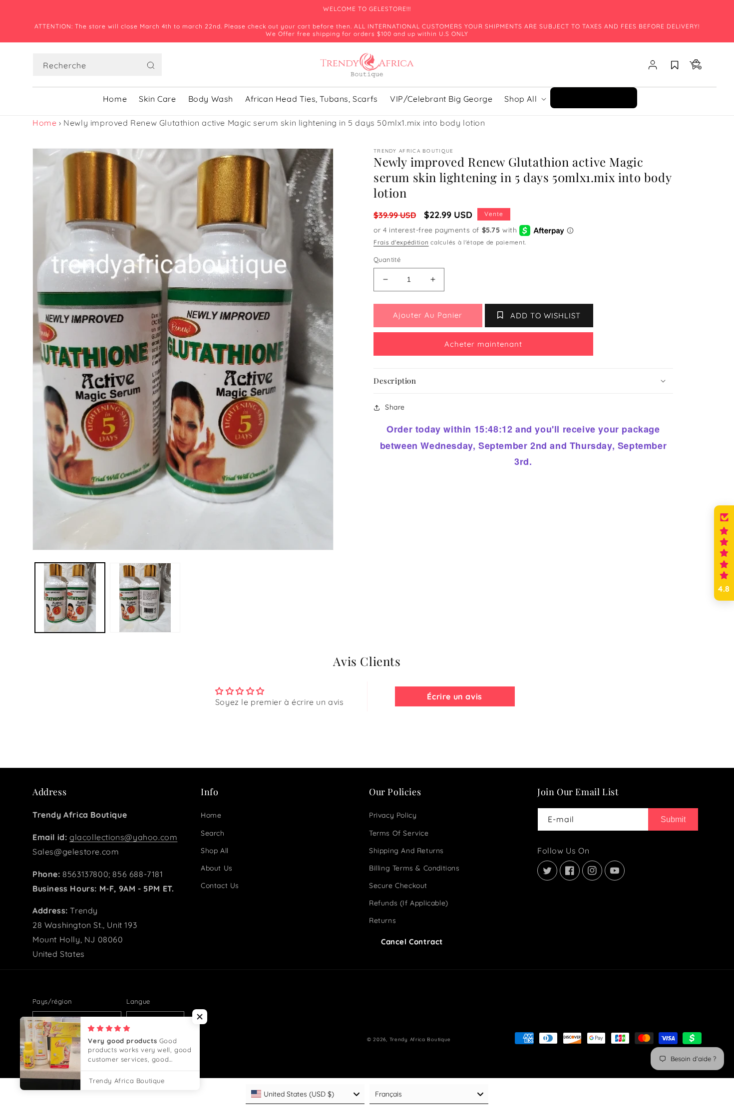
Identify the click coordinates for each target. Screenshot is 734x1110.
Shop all (215, 850)
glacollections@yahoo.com (123, 837)
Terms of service (399, 833)
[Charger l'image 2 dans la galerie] (145, 598)
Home (44, 123)
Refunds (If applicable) (408, 902)
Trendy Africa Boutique (420, 1039)
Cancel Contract (412, 941)
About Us (217, 868)
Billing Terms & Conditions (414, 868)
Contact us (220, 885)
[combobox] (97, 64)
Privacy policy (392, 815)
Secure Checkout (398, 885)
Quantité (386, 259)
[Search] (151, 65)
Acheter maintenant (483, 344)
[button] (97, 65)
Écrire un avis (454, 696)
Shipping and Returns (406, 850)
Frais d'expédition (401, 242)
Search (213, 833)
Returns (382, 920)
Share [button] (395, 407)
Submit (673, 819)
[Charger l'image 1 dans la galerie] (70, 598)
